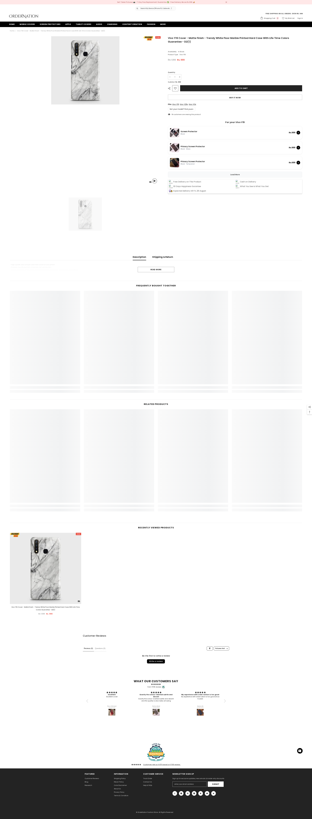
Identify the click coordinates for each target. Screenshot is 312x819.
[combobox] (157, 8)
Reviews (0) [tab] (88, 648)
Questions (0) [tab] (100, 648)
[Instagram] (181, 793)
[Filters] (210, 648)
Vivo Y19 (175, 104)
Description (139, 256)
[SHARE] (170, 88)
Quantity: (171, 72)
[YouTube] (207, 793)
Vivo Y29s (184, 104)
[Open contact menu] (300, 751)
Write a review (156, 661)
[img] (156, 684)
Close (226, 2)
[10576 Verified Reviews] (156, 762)
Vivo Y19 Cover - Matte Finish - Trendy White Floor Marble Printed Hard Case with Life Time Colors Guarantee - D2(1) (45, 608)
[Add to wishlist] (175, 88)
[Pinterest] (187, 793)
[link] (45, 387)
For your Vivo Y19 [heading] (235, 122)
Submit (215, 784)
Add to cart (241, 88)
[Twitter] (213, 793)
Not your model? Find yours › (182, 109)
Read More (156, 269)
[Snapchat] (200, 793)
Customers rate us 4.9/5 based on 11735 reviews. (161, 765)
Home (12, 31)
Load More (235, 174)
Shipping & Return (162, 256)
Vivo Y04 (192, 104)
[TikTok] (194, 793)
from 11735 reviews (154, 687)
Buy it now (235, 97)
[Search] (154, 8)
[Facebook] (174, 793)
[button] (87, 701)
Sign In (300, 18)
